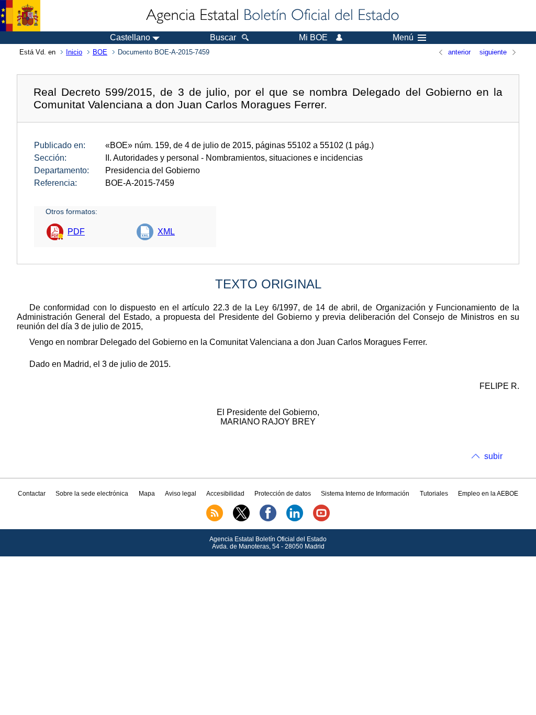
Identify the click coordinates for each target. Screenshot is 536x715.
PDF (76, 231)
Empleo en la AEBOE (488, 493)
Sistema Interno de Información (365, 493)
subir (493, 456)
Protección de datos (282, 493)
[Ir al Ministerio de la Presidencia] (20, 15)
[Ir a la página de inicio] (272, 15)
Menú (403, 37)
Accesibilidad (225, 493)
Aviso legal (180, 493)
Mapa (147, 493)
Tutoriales (434, 493)
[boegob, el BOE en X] (241, 519)
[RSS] (214, 519)
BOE (100, 52)
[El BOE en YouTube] (321, 519)
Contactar (32, 493)
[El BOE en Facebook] (268, 519)
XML (166, 231)
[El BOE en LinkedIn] (294, 519)
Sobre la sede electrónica (91, 493)
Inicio (74, 52)
